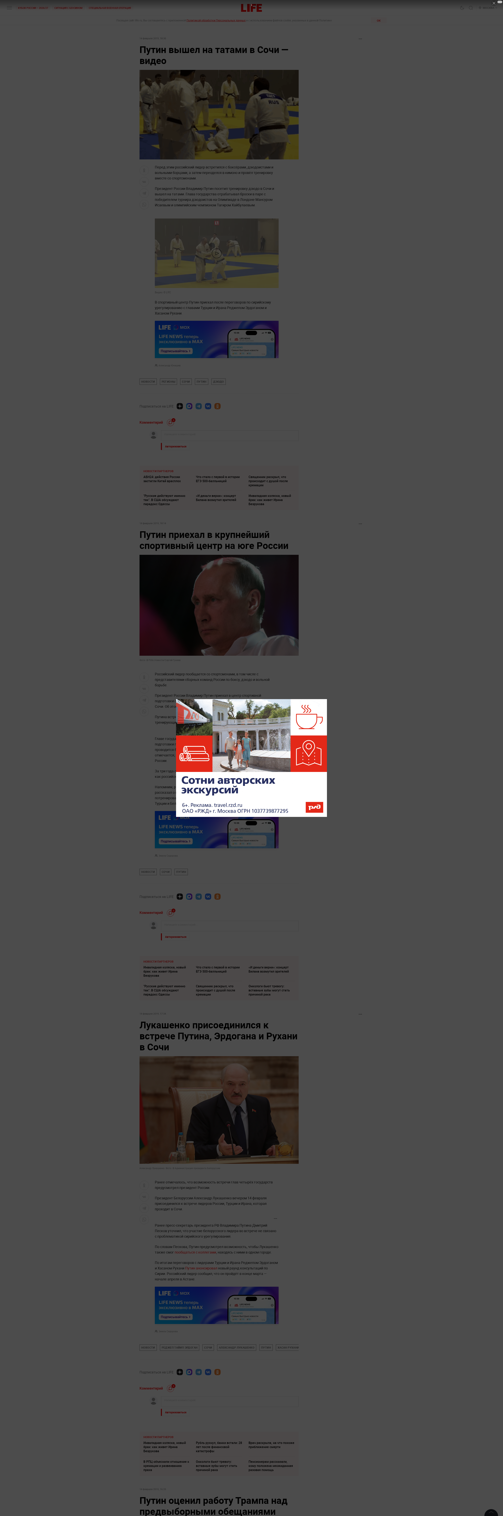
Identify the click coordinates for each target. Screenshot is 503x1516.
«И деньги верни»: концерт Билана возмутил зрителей (216, 498)
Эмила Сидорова (168, 855)
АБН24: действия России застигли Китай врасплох (162, 479)
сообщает (187, 706)
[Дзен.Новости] (180, 406)
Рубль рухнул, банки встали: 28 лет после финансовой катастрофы (219, 1447)
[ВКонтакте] (208, 406)
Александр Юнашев (170, 365)
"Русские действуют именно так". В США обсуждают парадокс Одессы (164, 500)
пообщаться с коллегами (195, 1252)
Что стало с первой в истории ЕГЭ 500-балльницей (218, 479)
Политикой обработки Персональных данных (216, 20)
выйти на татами (234, 792)
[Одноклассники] (217, 406)
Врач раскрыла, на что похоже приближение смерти (271, 1445)
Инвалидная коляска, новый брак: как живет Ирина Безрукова (270, 500)
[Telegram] (199, 406)
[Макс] (189, 406)
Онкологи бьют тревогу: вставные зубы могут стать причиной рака (269, 990)
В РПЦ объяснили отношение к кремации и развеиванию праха (166, 1465)
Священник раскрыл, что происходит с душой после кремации (268, 481)
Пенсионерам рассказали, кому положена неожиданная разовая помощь (271, 1465)
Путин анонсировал (201, 1268)
